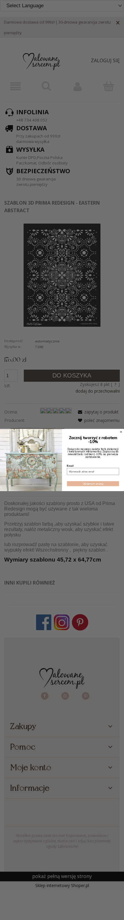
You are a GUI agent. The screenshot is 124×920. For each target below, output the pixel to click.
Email (70, 465)
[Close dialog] (121, 432)
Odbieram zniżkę (93, 483)
